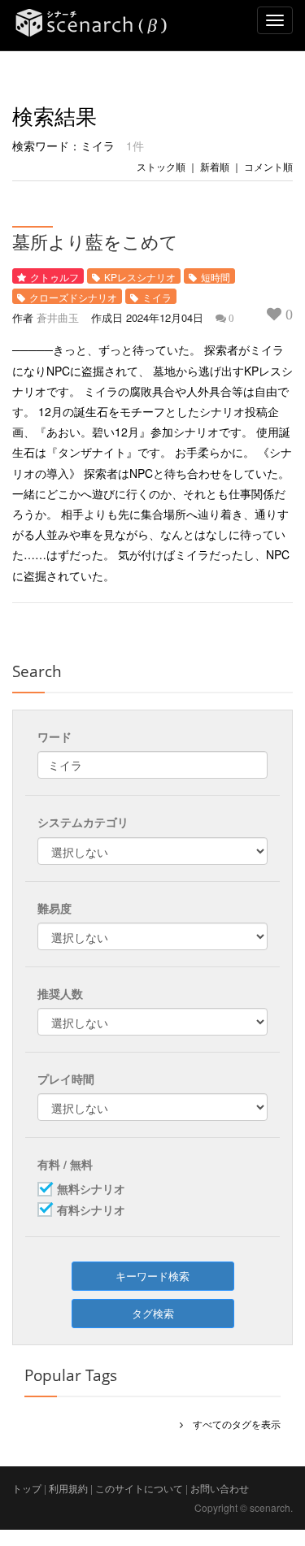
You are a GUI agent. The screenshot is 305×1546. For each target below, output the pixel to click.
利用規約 (68, 1488)
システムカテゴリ (83, 822)
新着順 (214, 166)
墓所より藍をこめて (95, 241)
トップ (26, 1488)
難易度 (54, 908)
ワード (54, 736)
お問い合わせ (219, 1488)
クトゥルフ (54, 277)
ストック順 (161, 166)
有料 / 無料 (65, 1164)
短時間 (215, 277)
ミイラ (157, 297)
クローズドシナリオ (73, 297)
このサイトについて (139, 1488)
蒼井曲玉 (58, 317)
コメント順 (268, 166)
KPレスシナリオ (140, 277)
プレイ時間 (65, 1078)
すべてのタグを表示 (232, 1424)
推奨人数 (60, 993)
